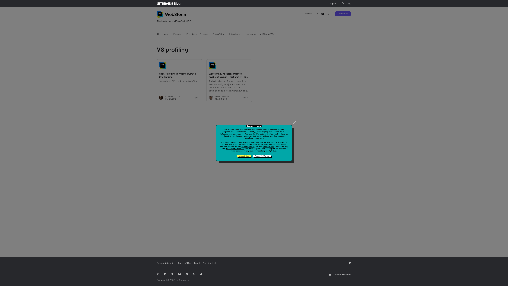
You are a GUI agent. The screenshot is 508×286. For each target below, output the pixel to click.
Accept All (244, 156)
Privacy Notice (248, 147)
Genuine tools (210, 263)
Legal (197, 263)
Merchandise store (341, 276)
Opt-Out (272, 151)
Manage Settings (262, 156)
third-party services (235, 149)
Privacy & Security (166, 263)
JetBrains (180, 280)
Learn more (259, 138)
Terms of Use (268, 147)
